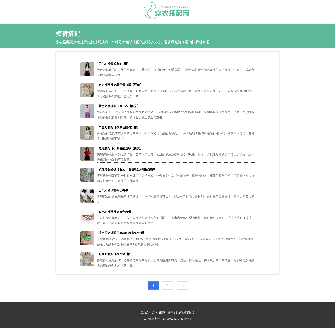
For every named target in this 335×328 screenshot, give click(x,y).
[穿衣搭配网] (167, 11)
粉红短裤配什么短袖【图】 (116, 254)
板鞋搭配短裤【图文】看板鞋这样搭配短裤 (127, 169)
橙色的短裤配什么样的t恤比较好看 (121, 233)
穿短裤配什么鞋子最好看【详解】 (121, 85)
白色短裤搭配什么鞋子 (113, 190)
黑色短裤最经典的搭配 (113, 63)
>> (182, 285)
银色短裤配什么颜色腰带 (115, 211)
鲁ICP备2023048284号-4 (177, 318)
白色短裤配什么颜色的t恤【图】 (120, 127)
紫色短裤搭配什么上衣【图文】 (119, 106)
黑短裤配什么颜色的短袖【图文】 (121, 148)
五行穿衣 (146, 312)
